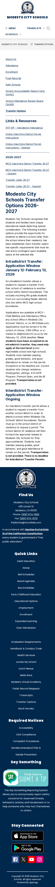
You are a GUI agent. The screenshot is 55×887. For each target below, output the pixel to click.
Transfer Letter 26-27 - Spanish (23, 186)
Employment (26, 608)
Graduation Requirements (26, 642)
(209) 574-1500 (30, 514)
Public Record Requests (26, 688)
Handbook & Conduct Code (26, 648)
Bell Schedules (26, 574)
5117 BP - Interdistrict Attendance (24, 127)
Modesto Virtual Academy (26, 682)
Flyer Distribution (26, 628)
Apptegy (33, 882)
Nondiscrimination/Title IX (26, 748)
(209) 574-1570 (29, 518)
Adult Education (26, 561)
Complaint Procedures (26, 741)
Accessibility (26, 728)
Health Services (26, 655)
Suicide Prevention (26, 754)
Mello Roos (26, 675)
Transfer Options (43, 44)
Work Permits (26, 708)
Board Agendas (26, 581)
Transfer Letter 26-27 (18, 179)
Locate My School (26, 662)
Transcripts (26, 695)
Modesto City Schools (15, 44)
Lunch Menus (26, 668)
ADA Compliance (26, 734)
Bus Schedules (26, 588)
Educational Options (26, 601)
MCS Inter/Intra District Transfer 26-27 (27, 163)
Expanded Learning (26, 621)
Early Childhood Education (26, 594)
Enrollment (26, 614)
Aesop (26, 567)
